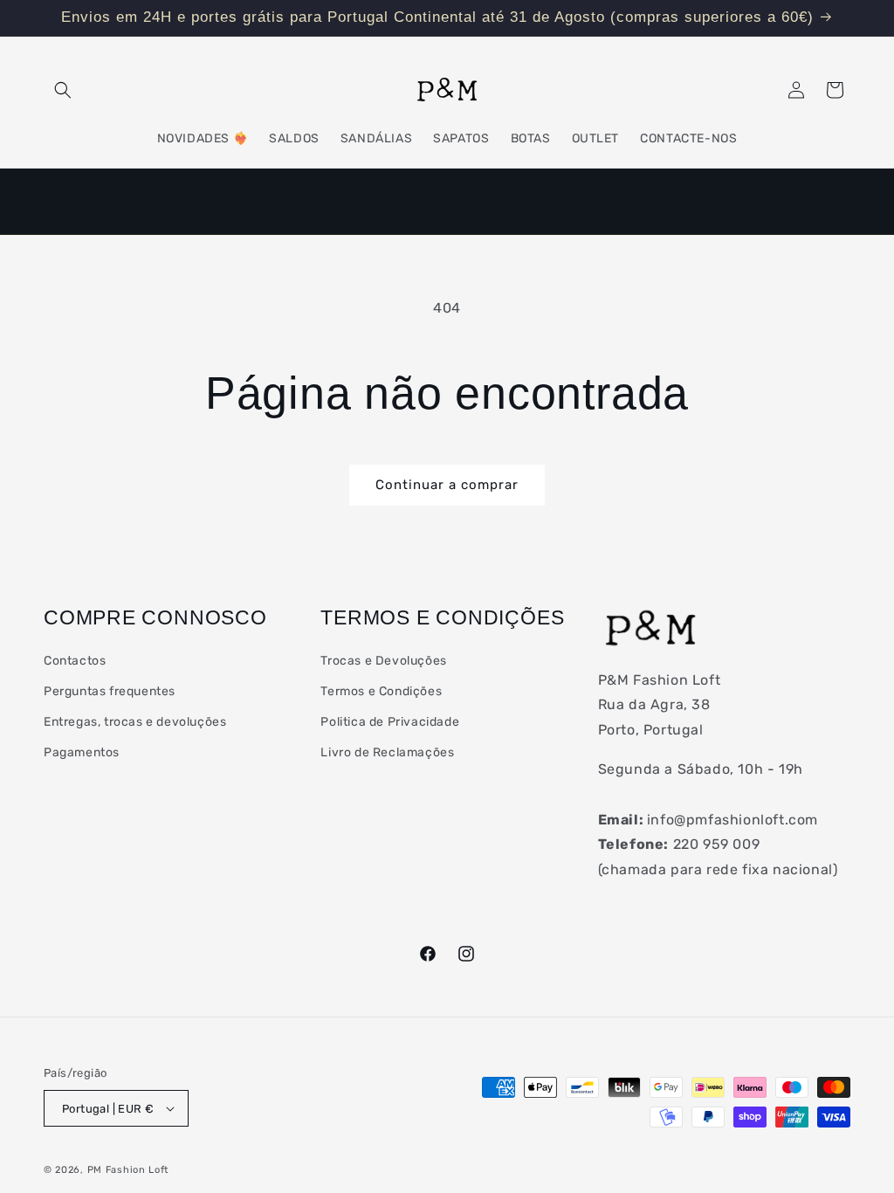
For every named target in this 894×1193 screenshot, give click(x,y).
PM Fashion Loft (128, 1170)
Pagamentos (82, 752)
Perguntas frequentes (109, 691)
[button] (63, 90)
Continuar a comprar (447, 485)
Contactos (75, 660)
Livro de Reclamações (387, 752)
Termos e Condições (381, 691)
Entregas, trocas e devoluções (135, 721)
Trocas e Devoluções (383, 660)
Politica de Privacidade (389, 721)
